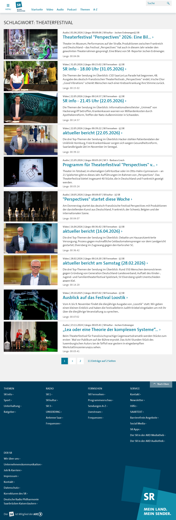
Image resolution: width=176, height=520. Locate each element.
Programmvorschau (100, 400)
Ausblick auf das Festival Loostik (94, 297)
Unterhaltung (12, 406)
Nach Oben (163, 384)
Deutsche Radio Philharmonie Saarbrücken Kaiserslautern (21, 501)
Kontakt (135, 394)
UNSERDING (53, 412)
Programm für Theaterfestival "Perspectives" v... (109, 165)
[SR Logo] (20, 6)
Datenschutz (11, 488)
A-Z (95, 9)
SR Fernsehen (96, 394)
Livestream (94, 412)
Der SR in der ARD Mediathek (147, 435)
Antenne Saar (54, 417)
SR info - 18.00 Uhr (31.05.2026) (93, 69)
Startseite (37, 9)
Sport (7, 400)
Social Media (137, 423)
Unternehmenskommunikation (22, 464)
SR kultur (51, 400)
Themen (85, 9)
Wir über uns (11, 458)
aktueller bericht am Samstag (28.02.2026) (104, 263)
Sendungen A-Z (97, 406)
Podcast (72, 9)
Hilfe (133, 406)
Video (49, 9)
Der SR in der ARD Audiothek (147, 441)
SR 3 (48, 406)
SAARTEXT (136, 412)
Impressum (10, 476)
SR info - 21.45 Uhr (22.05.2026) (93, 101)
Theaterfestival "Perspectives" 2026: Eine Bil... (107, 37)
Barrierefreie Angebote (143, 417)
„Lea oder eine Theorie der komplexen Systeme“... (110, 329)
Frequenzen (53, 423)
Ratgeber (9, 412)
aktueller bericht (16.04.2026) (91, 231)
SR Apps (135, 429)
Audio (60, 9)
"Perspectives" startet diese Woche (96, 199)
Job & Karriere (12, 470)
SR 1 (48, 394)
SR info (8, 394)
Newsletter (136, 400)
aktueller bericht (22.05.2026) (91, 133)
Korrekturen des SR (15, 493)
